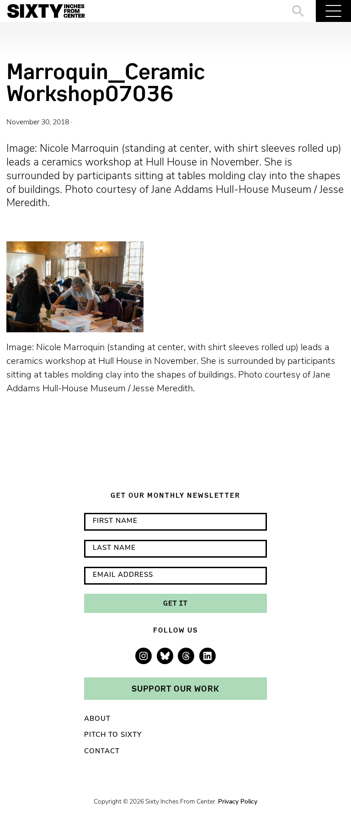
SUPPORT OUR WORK (175, 688)
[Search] (298, 11)
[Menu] (333, 11)
